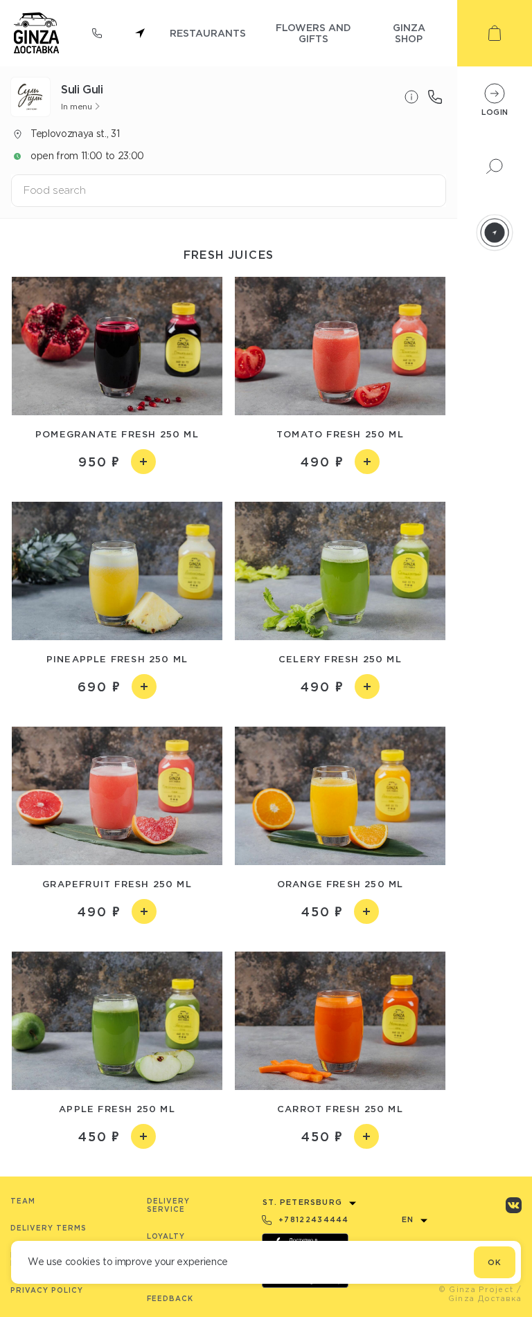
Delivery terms (48, 1228)
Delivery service (168, 1205)
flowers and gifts (313, 33)
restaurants (208, 33)
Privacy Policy (46, 1290)
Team (22, 1201)
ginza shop (409, 33)
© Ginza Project (476, 1289)
